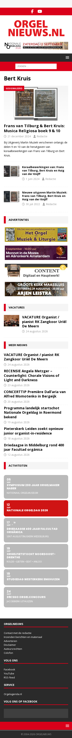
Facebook (9, 669)
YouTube (9, 673)
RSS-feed (9, 677)
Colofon (8, 653)
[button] (66, 57)
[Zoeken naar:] (36, 66)
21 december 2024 (19, 136)
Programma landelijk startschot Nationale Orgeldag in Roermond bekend (32, 412)
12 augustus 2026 (18, 454)
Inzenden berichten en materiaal (23, 637)
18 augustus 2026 (18, 438)
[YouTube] (39, 11)
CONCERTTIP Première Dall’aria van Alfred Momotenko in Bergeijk (35, 393)
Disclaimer (10, 645)
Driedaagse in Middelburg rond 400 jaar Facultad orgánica (34, 447)
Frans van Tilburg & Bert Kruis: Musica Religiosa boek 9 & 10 (34, 128)
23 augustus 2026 (18, 385)
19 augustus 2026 (18, 422)
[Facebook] (32, 11)
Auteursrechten (13, 649)
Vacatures (17, 307)
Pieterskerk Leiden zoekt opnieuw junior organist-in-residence (33, 430)
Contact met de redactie (17, 633)
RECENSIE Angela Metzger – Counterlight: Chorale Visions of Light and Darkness (31, 375)
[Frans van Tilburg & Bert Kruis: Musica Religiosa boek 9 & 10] (36, 103)
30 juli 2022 (33, 204)
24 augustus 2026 (37, 331)
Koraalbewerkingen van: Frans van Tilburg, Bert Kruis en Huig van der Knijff (43, 170)
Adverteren (10, 641)
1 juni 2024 (32, 179)
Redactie (42, 136)
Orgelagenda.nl (13, 694)
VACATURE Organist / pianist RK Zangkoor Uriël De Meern (44, 321)
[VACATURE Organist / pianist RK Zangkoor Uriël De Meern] (11, 320)
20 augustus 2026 (18, 401)
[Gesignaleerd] (11, 171)
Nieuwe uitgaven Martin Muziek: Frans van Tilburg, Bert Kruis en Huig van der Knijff (44, 196)
